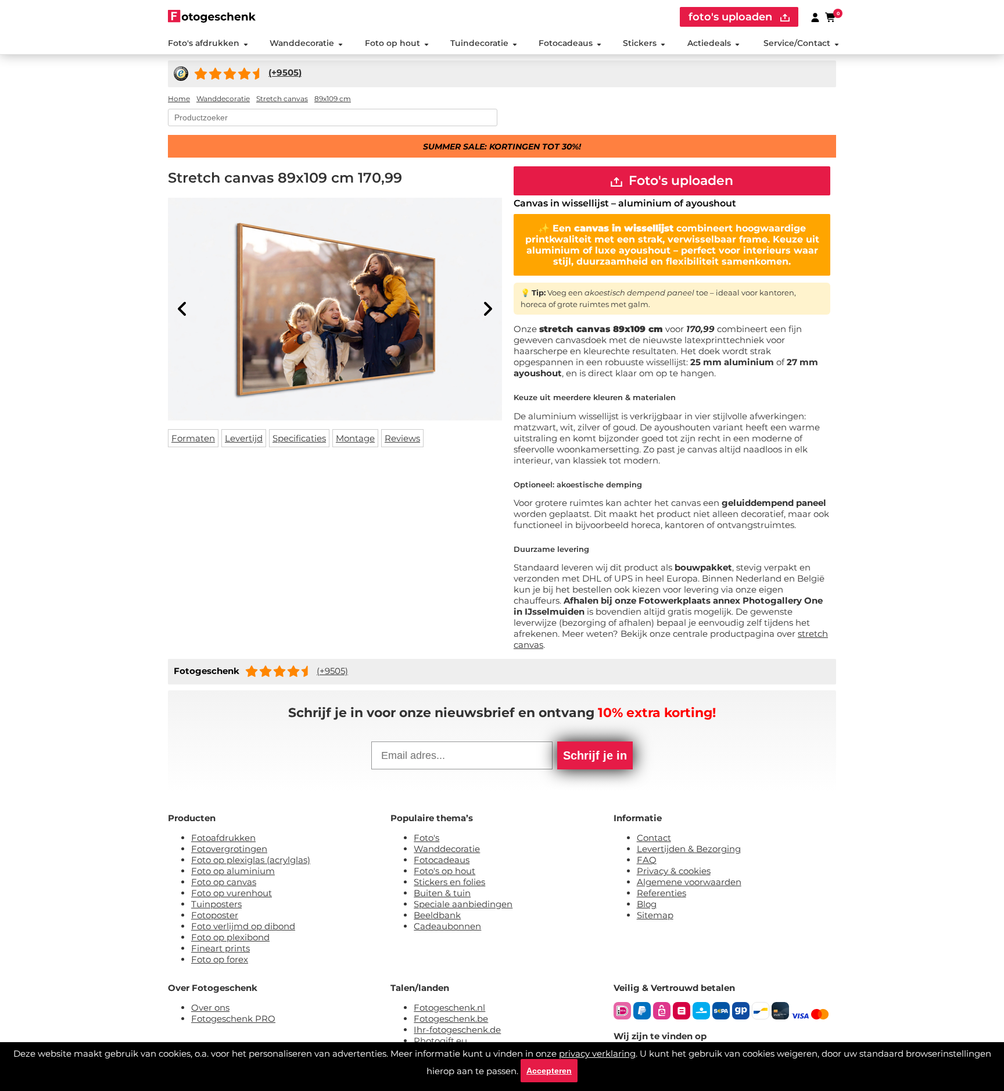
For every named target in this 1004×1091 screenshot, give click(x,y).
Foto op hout (392, 43)
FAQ (647, 859)
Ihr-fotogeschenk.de (457, 1029)
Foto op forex (219, 959)
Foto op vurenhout (231, 893)
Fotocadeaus (566, 43)
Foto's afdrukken (203, 43)
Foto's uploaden (679, 180)
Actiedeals (709, 43)
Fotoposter (214, 915)
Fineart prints (220, 948)
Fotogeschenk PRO (233, 1018)
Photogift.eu (440, 1040)
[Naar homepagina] (212, 16)
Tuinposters (216, 904)
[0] (831, 17)
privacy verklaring (597, 1053)
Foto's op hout (444, 870)
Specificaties (299, 438)
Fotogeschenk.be (451, 1018)
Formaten (193, 438)
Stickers (640, 43)
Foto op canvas (223, 881)
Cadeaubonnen (447, 926)
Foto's (426, 837)
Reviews (402, 438)
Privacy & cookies (674, 870)
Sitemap (655, 915)
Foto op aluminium (233, 870)
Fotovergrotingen (229, 848)
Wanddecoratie (302, 43)
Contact (654, 837)
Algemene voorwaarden (689, 881)
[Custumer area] (815, 17)
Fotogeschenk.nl (449, 1007)
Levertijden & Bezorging (689, 848)
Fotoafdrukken (223, 837)
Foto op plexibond (230, 937)
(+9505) (332, 670)
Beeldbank (437, 915)
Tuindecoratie (479, 43)
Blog (647, 904)
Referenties (661, 893)
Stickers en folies (449, 881)
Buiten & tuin (442, 893)
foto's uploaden (732, 16)
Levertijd (244, 438)
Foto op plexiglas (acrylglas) (250, 859)
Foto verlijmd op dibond (243, 926)
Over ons (210, 1007)
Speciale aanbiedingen (463, 904)
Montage (355, 438)
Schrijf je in (595, 755)
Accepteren (549, 1070)
